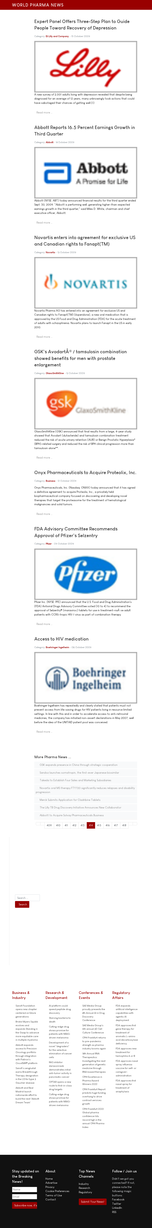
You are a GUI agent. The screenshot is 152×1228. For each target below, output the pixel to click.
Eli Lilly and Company (57, 36)
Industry (84, 1183)
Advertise (51, 1182)
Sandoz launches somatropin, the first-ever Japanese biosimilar (79, 772)
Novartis (50, 252)
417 (116, 825)
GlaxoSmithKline (55, 373)
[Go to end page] (135, 823)
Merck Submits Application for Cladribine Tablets (69, 799)
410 (58, 825)
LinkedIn (117, 1207)
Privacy (49, 1187)
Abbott (49, 142)
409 (49, 825)
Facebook (118, 1199)
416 (108, 825)
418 (124, 825)
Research (84, 1187)
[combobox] (27, 897)
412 (74, 825)
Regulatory (85, 1192)
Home (49, 1178)
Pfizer (49, 543)
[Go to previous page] (42, 823)
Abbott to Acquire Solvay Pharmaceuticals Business (71, 815)
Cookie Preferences (57, 1191)
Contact (50, 1199)
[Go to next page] (130, 823)
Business (50, 480)
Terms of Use (53, 1195)
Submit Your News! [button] (92, 1201)
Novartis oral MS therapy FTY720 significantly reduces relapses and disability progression (85, 790)
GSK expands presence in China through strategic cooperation (78, 764)
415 (99, 825)
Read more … (44, 112)
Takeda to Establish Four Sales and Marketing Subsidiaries (75, 780)
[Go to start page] (38, 823)
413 (83, 825)
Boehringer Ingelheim (57, 647)
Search (23, 904)
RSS (114, 1212)
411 (66, 825)
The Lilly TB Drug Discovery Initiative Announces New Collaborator (80, 807)
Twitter (116, 1203)
